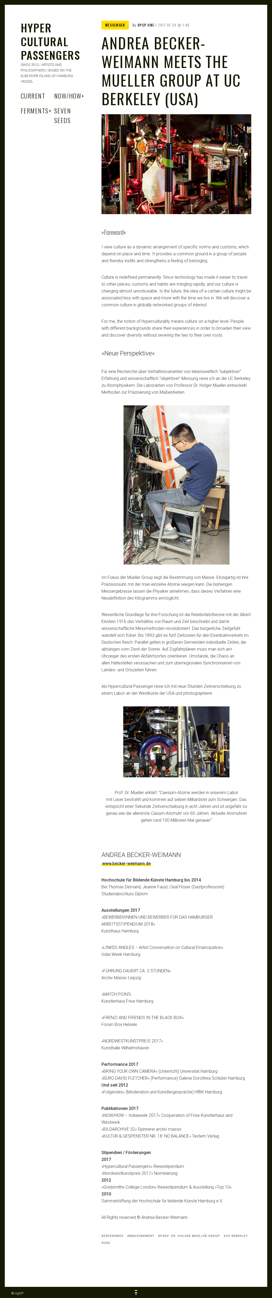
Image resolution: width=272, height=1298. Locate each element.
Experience (114, 1236)
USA (107, 1243)
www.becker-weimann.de (126, 863)
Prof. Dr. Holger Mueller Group (190, 1236)
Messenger (115, 25)
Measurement (141, 1236)
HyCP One (146, 25)
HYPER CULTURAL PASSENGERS (50, 41)
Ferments (36, 110)
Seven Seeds (62, 115)
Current (33, 95)
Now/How (69, 95)
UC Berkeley (237, 1236)
